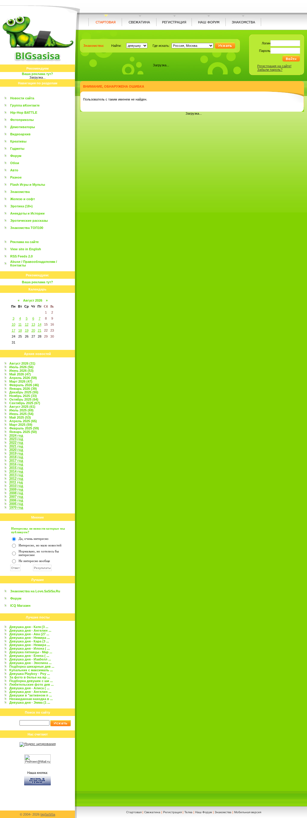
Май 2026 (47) (20, 374)
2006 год (16, 500)
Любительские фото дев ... (31, 684)
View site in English (25, 249)
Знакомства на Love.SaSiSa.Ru (35, 591)
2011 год (16, 482)
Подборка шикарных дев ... (31, 666)
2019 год (16, 453)
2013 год (16, 475)
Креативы (18, 141)
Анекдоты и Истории (27, 213)
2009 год (16, 489)
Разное (16, 177)
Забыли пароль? (269, 69)
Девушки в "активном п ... (30, 695)
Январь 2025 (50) (23, 432)
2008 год (16, 493)
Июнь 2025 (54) (21, 414)
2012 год (16, 478)
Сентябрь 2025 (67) (24, 403)
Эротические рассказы (29, 220)
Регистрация (172, 812)
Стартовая (134, 812)
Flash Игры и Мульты (27, 184)
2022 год (16, 442)
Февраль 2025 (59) (24, 428)
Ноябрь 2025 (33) (23, 396)
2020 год (16, 450)
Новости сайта (22, 98)
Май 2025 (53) (20, 417)
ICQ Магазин (20, 605)
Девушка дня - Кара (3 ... (29, 641)
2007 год (16, 496)
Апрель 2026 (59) (23, 378)
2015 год (16, 468)
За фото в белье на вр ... (29, 677)
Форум (15, 156)
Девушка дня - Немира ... (29, 637)
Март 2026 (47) (20, 381)
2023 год (16, 439)
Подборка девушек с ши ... (31, 681)
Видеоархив (20, 134)
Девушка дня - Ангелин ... (30, 630)
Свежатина (152, 812)
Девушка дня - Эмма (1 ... (29, 702)
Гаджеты (17, 148)
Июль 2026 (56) (21, 367)
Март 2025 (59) (20, 424)
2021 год (16, 446)
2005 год (16, 504)
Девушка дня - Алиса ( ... (29, 688)
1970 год (16, 507)
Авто (14, 170)
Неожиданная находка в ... (31, 699)
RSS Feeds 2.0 (21, 256)
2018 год (16, 457)
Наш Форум (203, 812)
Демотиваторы (22, 127)
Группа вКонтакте (25, 105)
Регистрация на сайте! (274, 66)
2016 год (16, 464)
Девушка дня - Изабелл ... (30, 659)
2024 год (16, 435)
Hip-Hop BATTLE (23, 112)
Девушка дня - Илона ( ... (29, 648)
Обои (14, 163)
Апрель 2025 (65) (23, 421)
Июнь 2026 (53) (21, 370)
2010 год (16, 486)
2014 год (16, 471)
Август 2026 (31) (22, 363)
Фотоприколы (22, 120)
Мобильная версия (247, 812)
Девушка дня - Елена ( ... (29, 655)
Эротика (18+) (21, 206)
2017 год (16, 460)
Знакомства (20, 192)
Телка (188, 812)
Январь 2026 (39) (23, 388)
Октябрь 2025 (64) (23, 399)
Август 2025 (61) (22, 406)
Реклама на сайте (24, 242)
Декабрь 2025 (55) (23, 392)
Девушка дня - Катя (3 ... (28, 627)
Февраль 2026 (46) (24, 385)
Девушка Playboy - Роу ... (29, 673)
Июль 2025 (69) (21, 410)
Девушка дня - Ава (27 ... (29, 634)
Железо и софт (22, 199)
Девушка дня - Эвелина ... (30, 663)
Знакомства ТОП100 (26, 228)
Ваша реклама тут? (37, 74)
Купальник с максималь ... (31, 670)
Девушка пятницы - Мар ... (30, 652)
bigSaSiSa (47, 814)
